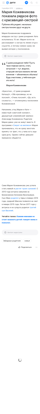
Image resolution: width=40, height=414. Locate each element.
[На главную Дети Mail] (12, 2)
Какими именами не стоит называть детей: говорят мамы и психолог (19, 219)
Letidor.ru (19, 8)
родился (14, 198)
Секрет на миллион (22, 125)
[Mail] (7, 2)
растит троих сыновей (25, 188)
